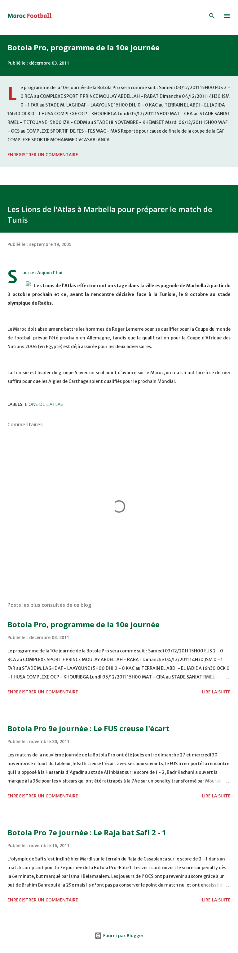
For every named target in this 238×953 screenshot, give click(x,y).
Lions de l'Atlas (44, 404)
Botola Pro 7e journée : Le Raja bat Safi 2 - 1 (86, 832)
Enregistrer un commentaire (42, 154)
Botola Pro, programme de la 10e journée (83, 47)
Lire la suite (216, 692)
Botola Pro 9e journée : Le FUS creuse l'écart (88, 728)
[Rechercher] (212, 16)
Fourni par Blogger (122, 935)
